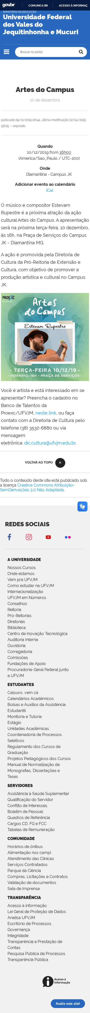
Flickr (68, 537)
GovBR (8, 5)
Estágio (14, 722)
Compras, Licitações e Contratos (38, 876)
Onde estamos (21, 573)
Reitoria (14, 609)
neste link (46, 413)
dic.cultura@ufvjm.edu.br (50, 443)
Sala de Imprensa (24, 888)
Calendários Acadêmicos (31, 698)
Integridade (18, 935)
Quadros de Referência (29, 817)
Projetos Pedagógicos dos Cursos (39, 758)
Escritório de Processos (29, 923)
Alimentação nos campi (29, 852)
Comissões (18, 657)
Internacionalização (25, 591)
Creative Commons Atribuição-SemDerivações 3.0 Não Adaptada (37, 487)
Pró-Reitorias (20, 615)
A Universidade (24, 559)
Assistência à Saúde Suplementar (38, 793)
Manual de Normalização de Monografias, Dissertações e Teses (34, 770)
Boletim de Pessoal (25, 811)
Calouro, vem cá (23, 692)
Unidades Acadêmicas (28, 728)
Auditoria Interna (23, 639)
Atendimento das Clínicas (31, 858)
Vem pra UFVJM (23, 579)
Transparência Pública (28, 959)
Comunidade (21, 838)
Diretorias (16, 621)
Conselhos (17, 603)
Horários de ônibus (25, 846)
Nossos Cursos (22, 567)
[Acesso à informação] (57, 982)
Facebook (9, 537)
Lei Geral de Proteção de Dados (37, 911)
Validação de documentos (32, 882)
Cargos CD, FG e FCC (27, 823)
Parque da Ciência (24, 870)
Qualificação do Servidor (30, 799)
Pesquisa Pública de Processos (36, 953)
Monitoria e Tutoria (25, 716)
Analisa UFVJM (21, 917)
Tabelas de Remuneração (31, 829)
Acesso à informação (27, 905)
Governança (19, 929)
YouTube (48, 537)
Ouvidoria (17, 645)
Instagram (28, 537)
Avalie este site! (68, 1004)
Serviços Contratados (28, 864)
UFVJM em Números (27, 597)
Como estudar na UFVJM (31, 585)
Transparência (24, 897)
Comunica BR (38, 5)
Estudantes (21, 684)
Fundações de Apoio (27, 663)
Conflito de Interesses (27, 805)
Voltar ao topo (39, 462)
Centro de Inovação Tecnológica (38, 633)
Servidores (20, 785)
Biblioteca (17, 627)
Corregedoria (20, 651)
